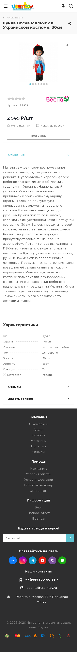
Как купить (38, 468)
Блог (38, 507)
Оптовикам (38, 491)
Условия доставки (38, 479)
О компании (38, 424)
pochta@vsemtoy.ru (41, 588)
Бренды (38, 518)
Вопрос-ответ (39, 513)
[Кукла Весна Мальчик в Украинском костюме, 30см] (38, 62)
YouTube (42, 560)
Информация (38, 500)
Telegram (33, 560)
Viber (52, 560)
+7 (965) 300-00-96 (40, 579)
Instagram (23, 560)
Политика (38, 446)
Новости (38, 435)
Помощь (38, 461)
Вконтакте (13, 560)
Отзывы (38, 452)
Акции (38, 429)
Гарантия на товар (38, 485)
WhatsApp (62, 560)
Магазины (39, 441)
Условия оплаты (38, 474)
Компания (39, 417)
